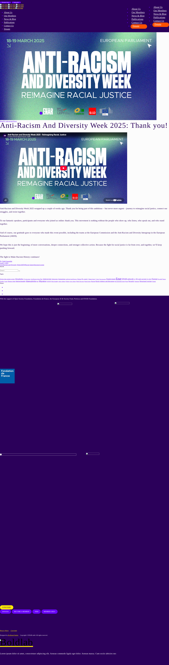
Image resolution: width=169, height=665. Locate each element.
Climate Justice (91, 279)
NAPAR (49, 281)
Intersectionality (21, 281)
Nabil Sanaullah (7, 261)
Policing (68, 281)
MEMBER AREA (49, 611)
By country (85, 279)
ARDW (22, 265)
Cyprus (97, 279)
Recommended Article (120, 281)
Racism (93, 281)
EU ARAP (149, 279)
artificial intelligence (71, 279)
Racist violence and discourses (105, 281)
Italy (37, 281)
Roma (126, 281)
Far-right (160, 279)
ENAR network (128, 279)
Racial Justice (29, 265)
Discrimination (102, 279)
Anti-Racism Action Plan (36, 279)
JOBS (36, 611)
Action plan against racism (7, 279)
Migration (42, 281)
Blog (1, 121)
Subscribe (16, 2)
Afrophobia (19, 279)
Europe (154, 279)
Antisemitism (61, 279)
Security (131, 281)
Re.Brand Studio (13, 635)
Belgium (79, 279)
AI (24, 279)
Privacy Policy (4, 630)
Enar (118, 278)
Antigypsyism (47, 279)
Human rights (11, 281)
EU (134, 279)
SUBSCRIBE (6, 607)
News (15, 121)
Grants (5, 281)
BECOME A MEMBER (21, 611)
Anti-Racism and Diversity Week (10, 265)
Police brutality (54, 281)
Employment (111, 279)
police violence (61, 281)
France (164, 279)
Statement (137, 281)
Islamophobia (31, 281)
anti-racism (27, 279)
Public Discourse (80, 281)
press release (73, 281)
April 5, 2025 (4, 263)
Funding (2, 281)
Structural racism (39, 265)
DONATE (5, 611)
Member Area (5, 2)
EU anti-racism (8, 121)
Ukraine (154, 281)
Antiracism (55, 279)
